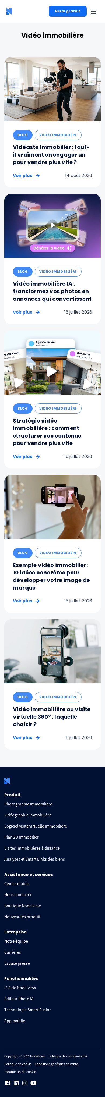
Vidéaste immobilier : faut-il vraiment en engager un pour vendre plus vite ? (51, 154)
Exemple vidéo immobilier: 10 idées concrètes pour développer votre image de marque (51, 576)
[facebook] (7, 1083)
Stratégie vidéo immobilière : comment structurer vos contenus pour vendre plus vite (47, 432)
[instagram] (25, 1083)
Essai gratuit (67, 11)
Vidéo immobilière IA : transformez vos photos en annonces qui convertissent (52, 291)
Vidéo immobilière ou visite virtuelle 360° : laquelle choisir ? (51, 716)
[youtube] (33, 1083)
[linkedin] (16, 1083)
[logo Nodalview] (9, 11)
